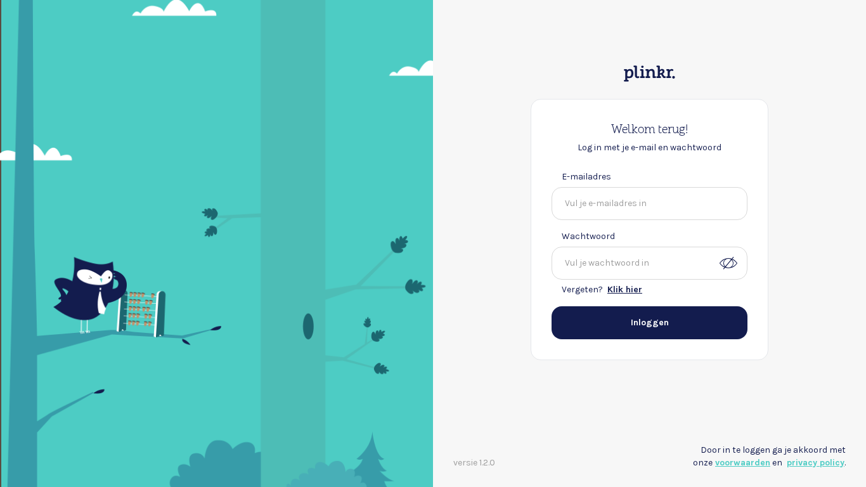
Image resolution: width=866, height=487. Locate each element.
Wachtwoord (588, 236)
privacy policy (815, 462)
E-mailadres (586, 176)
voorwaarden (742, 462)
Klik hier (624, 289)
